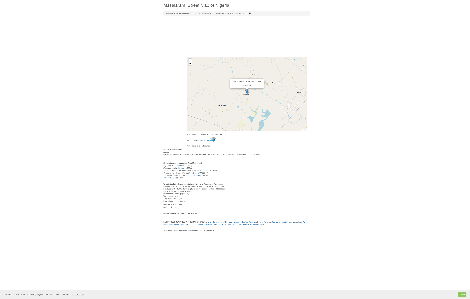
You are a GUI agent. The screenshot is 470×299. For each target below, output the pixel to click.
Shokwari (245, 224)
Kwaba (260, 222)
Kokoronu (252, 222)
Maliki (221, 224)
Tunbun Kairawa (192, 175)
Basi (239, 224)
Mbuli (172, 178)
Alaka (299, 222)
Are (246, 222)
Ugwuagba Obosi (257, 224)
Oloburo (200, 224)
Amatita (285, 222)
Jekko (242, 222)
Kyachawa (292, 222)
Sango (234, 224)
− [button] (190, 63)
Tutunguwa (217, 222)
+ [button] (190, 60)
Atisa (273, 222)
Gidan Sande (174, 224)
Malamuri (180, 165)
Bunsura (227, 224)
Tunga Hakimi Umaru (188, 224)
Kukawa (196, 173)
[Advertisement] (235, 39)
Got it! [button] (462, 295)
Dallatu (215, 224)
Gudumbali (204, 170)
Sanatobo (208, 224)
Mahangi (267, 222)
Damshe (181, 168)
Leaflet (304, 130)
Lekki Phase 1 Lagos (231, 222)
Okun (210, 222)
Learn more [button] (79, 294)
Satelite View (205, 140)
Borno (278, 222)
